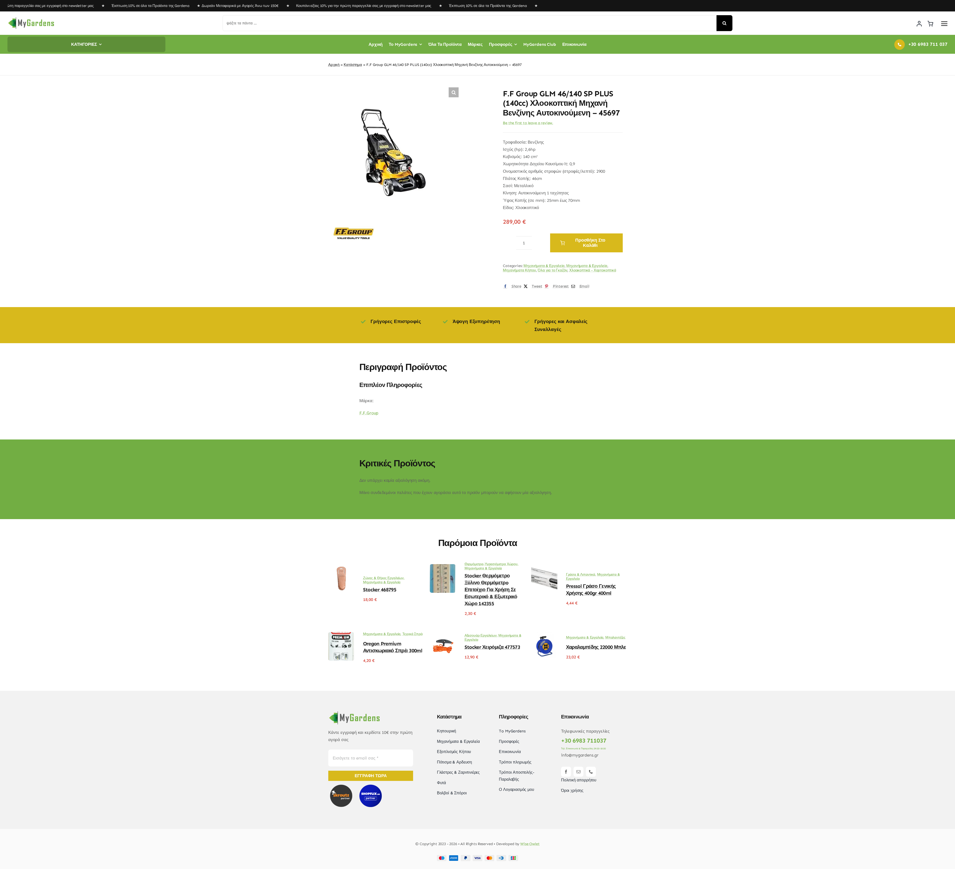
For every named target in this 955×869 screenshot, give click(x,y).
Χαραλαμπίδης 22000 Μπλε (596, 647)
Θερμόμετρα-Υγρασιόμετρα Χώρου (491, 564)
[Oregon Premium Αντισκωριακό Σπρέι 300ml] (341, 635)
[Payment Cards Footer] (477, 857)
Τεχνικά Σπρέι (412, 634)
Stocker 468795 (379, 590)
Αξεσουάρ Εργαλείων (481, 635)
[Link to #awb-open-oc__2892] (944, 23)
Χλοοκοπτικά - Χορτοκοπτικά (592, 270)
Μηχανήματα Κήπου (519, 270)
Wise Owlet (530, 844)
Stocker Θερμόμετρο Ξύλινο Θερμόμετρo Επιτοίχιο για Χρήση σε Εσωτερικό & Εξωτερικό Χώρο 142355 (491, 589)
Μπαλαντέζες (615, 637)
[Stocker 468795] (341, 567)
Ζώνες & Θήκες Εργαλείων (383, 578)
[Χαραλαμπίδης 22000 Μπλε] (544, 635)
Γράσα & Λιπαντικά (580, 574)
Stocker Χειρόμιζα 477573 (492, 647)
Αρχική (333, 64)
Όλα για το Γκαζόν (552, 270)
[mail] (578, 772)
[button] (454, 92)
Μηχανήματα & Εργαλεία (544, 266)
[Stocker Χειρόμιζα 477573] (443, 635)
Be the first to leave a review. (528, 123)
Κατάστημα (353, 64)
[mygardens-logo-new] (31, 18)
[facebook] (566, 772)
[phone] (591, 772)
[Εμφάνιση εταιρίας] (353, 221)
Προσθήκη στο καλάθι (590, 242)
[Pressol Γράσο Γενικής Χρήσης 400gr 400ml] (544, 567)
